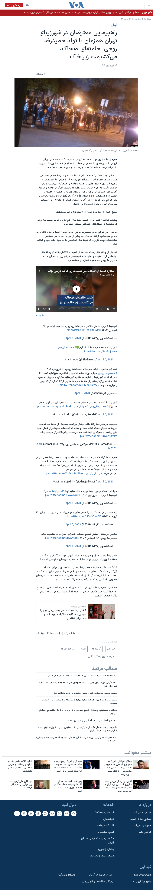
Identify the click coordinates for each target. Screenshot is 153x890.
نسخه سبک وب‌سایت (102, 856)
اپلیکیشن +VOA (104, 813)
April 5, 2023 (73, 338)
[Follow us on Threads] (38, 813)
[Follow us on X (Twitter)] (59, 813)
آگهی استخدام (106, 832)
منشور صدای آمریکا (140, 819)
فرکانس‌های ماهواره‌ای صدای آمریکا (97, 841)
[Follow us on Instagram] (45, 813)
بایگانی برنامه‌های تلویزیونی (97, 881)
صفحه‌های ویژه (142, 875)
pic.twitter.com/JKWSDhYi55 (83, 517)
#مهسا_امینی (80, 407)
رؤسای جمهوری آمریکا (101, 875)
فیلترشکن (108, 819)
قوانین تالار (145, 832)
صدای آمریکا (106, 275)
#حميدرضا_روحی (66, 348)
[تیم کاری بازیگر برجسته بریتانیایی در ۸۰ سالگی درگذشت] (42, 784)
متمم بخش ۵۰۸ (142, 813)
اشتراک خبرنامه (105, 826)
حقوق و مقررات (142, 826)
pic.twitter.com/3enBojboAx (100, 352)
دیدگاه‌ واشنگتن (66, 875)
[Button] (41, 74)
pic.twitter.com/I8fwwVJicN (62, 538)
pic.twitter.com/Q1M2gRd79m (64, 474)
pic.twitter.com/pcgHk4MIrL (54, 407)
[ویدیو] (27, 5)
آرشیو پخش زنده (142, 881)
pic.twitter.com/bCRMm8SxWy (78, 385)
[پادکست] (24, 813)
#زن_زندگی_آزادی (95, 474)
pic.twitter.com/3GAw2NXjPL (63, 495)
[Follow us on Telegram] (66, 813)
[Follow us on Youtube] (52, 813)
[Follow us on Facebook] (73, 813)
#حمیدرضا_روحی (107, 373)
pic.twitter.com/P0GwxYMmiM (98, 436)
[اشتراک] (17, 813)
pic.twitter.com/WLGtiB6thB (84, 330)
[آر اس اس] (31, 813)
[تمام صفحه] (102, 309)
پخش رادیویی (106, 849)
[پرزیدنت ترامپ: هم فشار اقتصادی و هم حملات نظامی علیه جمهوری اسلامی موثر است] (91, 784)
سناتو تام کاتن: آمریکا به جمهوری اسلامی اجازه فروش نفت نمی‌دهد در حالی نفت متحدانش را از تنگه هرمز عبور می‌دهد (81, 12)
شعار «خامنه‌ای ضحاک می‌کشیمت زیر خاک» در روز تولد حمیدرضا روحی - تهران (67, 271)
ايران (114, 25)
